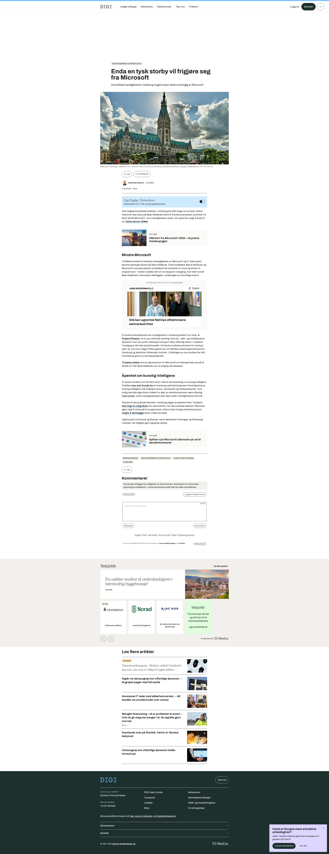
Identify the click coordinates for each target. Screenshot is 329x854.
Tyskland (127, 462)
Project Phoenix (131, 338)
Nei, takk (303, 846)
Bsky (146, 808)
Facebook (149, 797)
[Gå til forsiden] (106, 7)
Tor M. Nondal (107, 806)
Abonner (308, 6)
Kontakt (104, 833)
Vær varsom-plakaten (141, 816)
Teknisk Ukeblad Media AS (123, 844)
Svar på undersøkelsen (284, 846)
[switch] (202, 201)
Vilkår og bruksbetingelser (201, 802)
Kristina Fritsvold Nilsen (113, 795)
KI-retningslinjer (196, 808)
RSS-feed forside (153, 792)
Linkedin (148, 802)
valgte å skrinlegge (133, 413)
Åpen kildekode (130, 458)
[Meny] (320, 6)
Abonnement (107, 825)
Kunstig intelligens (184, 458)
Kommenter (143, 174)
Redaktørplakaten (166, 816)
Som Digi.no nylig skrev (135, 406)
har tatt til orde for (142, 385)
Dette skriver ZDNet (137, 221)
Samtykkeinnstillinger (199, 797)
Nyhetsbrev (194, 792)
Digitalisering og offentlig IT (127, 64)
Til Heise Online (131, 362)
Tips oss (222, 780)
